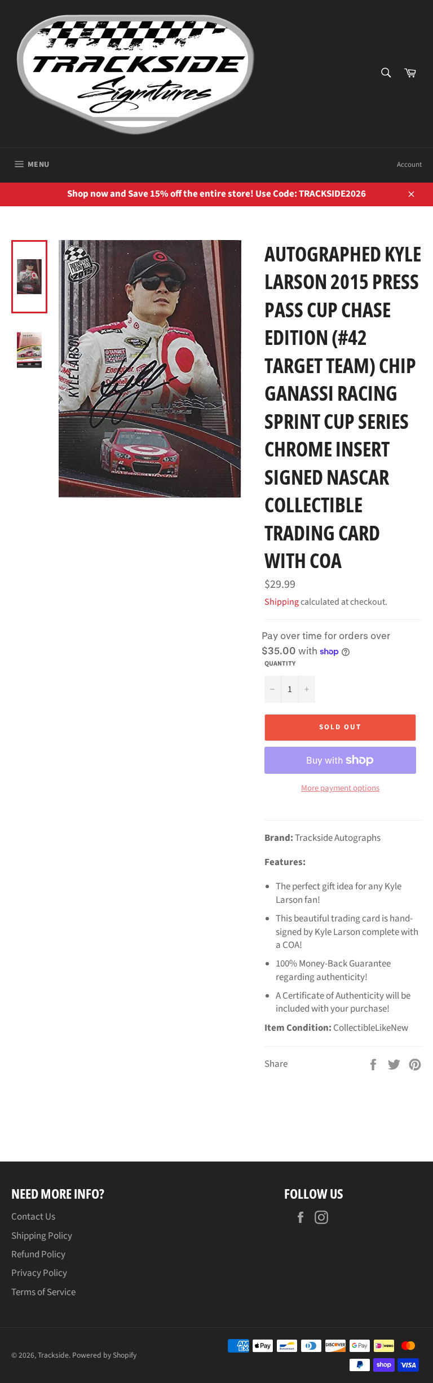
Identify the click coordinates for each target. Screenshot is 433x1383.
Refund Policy (38, 1254)
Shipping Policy (41, 1236)
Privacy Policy (39, 1273)
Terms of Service (43, 1292)
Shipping (281, 602)
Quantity (279, 663)
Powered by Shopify (104, 1355)
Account (409, 164)
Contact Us (33, 1217)
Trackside (53, 1355)
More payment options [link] (340, 788)
